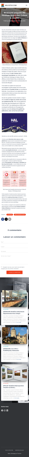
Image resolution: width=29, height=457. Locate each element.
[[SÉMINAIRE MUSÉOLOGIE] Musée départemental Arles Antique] (14, 298)
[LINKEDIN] (7, 410)
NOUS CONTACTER (9, 450)
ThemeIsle (19, 453)
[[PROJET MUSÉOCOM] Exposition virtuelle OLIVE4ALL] (14, 372)
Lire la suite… (19, 322)
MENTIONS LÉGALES (19, 450)
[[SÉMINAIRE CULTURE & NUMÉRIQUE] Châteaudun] (14, 335)
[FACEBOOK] (2, 410)
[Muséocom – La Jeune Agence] (9, 5)
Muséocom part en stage (20, 214)
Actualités (9, 214)
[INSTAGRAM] (5, 410)
